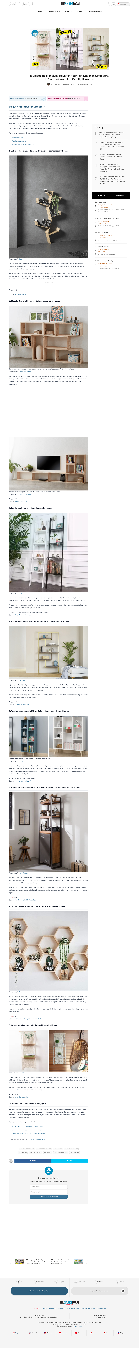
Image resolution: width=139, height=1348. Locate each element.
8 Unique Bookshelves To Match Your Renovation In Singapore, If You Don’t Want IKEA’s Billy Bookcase (69, 77)
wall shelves (74, 1152)
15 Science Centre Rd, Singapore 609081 (109, 268)
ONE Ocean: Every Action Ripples (105, 261)
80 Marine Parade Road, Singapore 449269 (109, 240)
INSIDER (67, 11)
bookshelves (58, 1149)
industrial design (35, 1152)
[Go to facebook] (15, 4)
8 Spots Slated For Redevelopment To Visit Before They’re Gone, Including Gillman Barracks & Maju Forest (112, 180)
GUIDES (79, 11)
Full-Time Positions (73, 1308)
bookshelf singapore (44, 1149)
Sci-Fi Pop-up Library (101, 232)
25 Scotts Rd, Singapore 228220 (106, 254)
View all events (120, 195)
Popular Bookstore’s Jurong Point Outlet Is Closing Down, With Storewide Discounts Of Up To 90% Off (112, 145)
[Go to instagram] (24, 4)
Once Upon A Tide (100, 202)
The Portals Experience (102, 246)
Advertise (36, 1308)
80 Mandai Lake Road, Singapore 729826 (109, 226)
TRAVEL (39, 11)
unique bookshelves (60, 1152)
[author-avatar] (48, 85)
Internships (61, 1308)
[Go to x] (11, 4)
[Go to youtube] (28, 4)
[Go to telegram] (19, 4)
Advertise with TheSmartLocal (39, 1291)
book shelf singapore (27, 1149)
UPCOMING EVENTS (95, 11)
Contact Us (52, 1308)
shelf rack (47, 1152)
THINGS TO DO (53, 11)
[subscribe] (123, 1291)
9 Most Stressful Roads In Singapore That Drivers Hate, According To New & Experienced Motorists (112, 168)
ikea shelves (23, 1152)
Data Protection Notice (88, 1308)
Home (72, 84)
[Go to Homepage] (70, 4)
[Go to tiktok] (32, 4)
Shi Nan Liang (55, 84)
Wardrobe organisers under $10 (23, 144)
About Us (44, 1308)
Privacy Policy (101, 1308)
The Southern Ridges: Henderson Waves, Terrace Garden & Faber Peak (111, 157)
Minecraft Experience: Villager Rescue (107, 218)
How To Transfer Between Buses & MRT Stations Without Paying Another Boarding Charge (111, 134)
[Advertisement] (48, 1232)
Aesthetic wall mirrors (19, 141)
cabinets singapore (71, 1149)
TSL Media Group (77, 1326)
